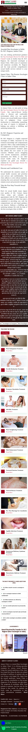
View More (5, 333)
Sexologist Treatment (6, 701)
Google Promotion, (15, 727)
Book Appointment (7, 103)
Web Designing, (5, 727)
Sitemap (10, 704)
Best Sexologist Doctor (16, 10)
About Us (16, 699)
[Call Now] (3, 722)
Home (6, 10)
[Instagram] (20, 704)
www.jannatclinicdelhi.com (8, 269)
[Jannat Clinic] (8, 2)
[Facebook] (16, 704)
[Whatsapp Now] (3, 728)
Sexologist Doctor (18, 701)
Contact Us (4, 704)
